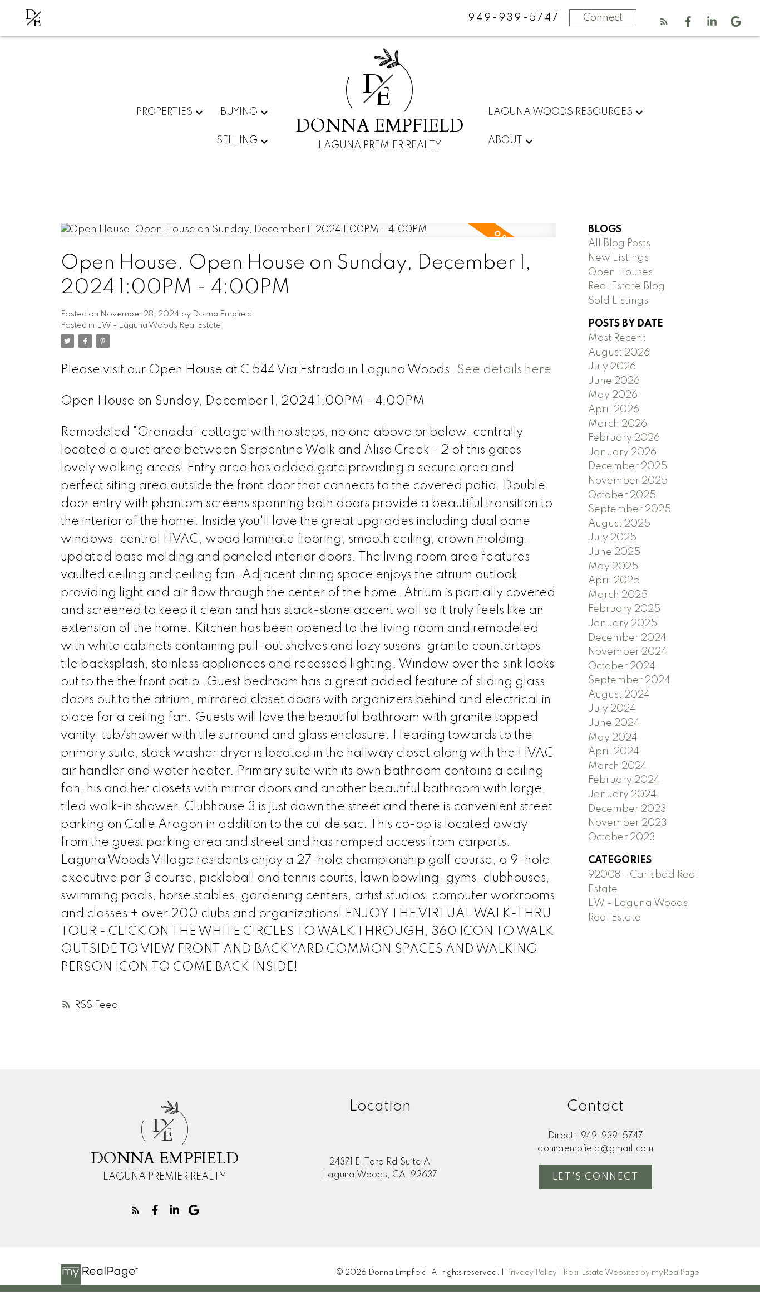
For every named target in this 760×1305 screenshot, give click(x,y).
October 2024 (621, 666)
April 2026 (613, 410)
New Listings (618, 258)
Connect (603, 18)
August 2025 (619, 524)
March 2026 (617, 424)
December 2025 (627, 466)
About (505, 140)
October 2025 (622, 495)
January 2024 (622, 795)
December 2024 (627, 638)
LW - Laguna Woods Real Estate (159, 325)
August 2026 (619, 353)
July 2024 (612, 709)
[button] (664, 21)
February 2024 (624, 780)
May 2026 (613, 395)
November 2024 (627, 652)
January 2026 (622, 452)
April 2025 (614, 581)
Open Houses (620, 272)
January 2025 (622, 624)
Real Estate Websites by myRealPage (631, 1273)
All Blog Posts (619, 243)
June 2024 (614, 723)
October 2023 (621, 837)
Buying (239, 112)
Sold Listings (618, 301)
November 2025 (628, 481)
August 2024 (619, 695)
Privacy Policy (531, 1273)
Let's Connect (595, 1177)
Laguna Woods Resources (560, 112)
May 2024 (613, 738)
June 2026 (614, 381)
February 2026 (624, 438)
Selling (237, 140)
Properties (164, 112)
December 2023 (627, 809)
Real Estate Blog (626, 286)
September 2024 (629, 680)
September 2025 (629, 509)
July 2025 (612, 538)
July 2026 (612, 367)
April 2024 (613, 752)
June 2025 (614, 552)
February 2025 (624, 609)
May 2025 (613, 567)
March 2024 (617, 766)
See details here (504, 370)
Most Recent (617, 338)
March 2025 (618, 595)
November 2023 (627, 823)
